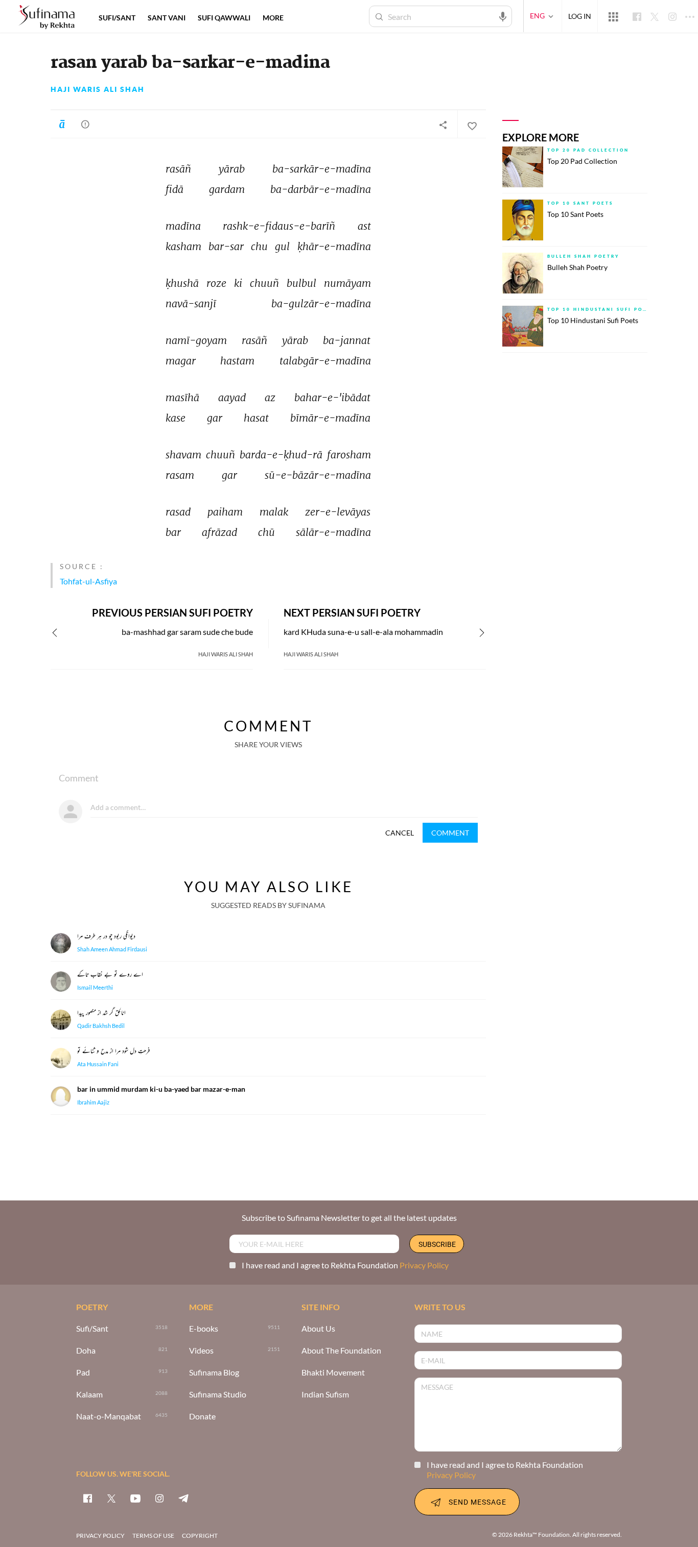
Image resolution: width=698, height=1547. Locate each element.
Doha (86, 1350)
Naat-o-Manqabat (108, 1416)
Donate (202, 1416)
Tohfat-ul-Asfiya (88, 581)
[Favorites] (471, 124)
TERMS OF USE (153, 1535)
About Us (318, 1328)
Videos (201, 1350)
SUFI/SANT (117, 17)
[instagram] (159, 1498)
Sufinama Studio (217, 1394)
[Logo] (46, 17)
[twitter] (111, 1498)
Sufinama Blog (214, 1372)
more (273, 17)
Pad (83, 1372)
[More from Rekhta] (613, 16)
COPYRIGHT (200, 1535)
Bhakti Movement (333, 1372)
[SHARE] (443, 124)
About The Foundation (341, 1350)
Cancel (399, 832)
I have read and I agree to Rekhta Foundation (345, 1265)
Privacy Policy (424, 1265)
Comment (450, 832)
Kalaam (89, 1394)
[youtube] (135, 1498)
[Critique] (85, 124)
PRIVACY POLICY (100, 1535)
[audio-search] (502, 16)
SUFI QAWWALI (224, 17)
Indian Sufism (325, 1394)
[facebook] (87, 1498)
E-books (203, 1328)
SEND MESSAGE (477, 1502)
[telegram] (183, 1498)
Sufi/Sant (92, 1328)
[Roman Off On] (62, 124)
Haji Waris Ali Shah (98, 89)
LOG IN (579, 16)
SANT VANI (166, 17)
